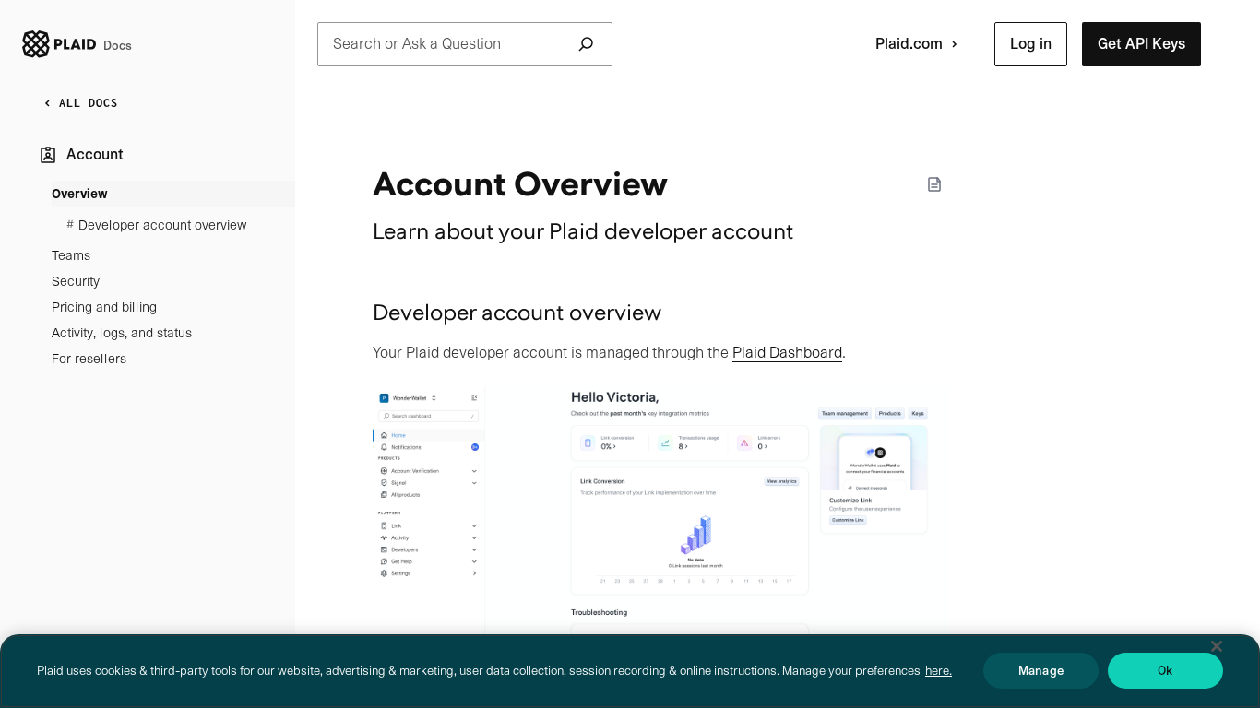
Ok (1165, 671)
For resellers (89, 358)
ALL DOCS (88, 103)
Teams (71, 255)
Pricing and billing (104, 307)
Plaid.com (909, 44)
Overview (80, 193)
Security (76, 281)
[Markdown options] (934, 184)
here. (938, 671)
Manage (1041, 671)
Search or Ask (417, 44)
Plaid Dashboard (787, 352)
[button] (1030, 44)
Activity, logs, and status (122, 332)
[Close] (1216, 646)
